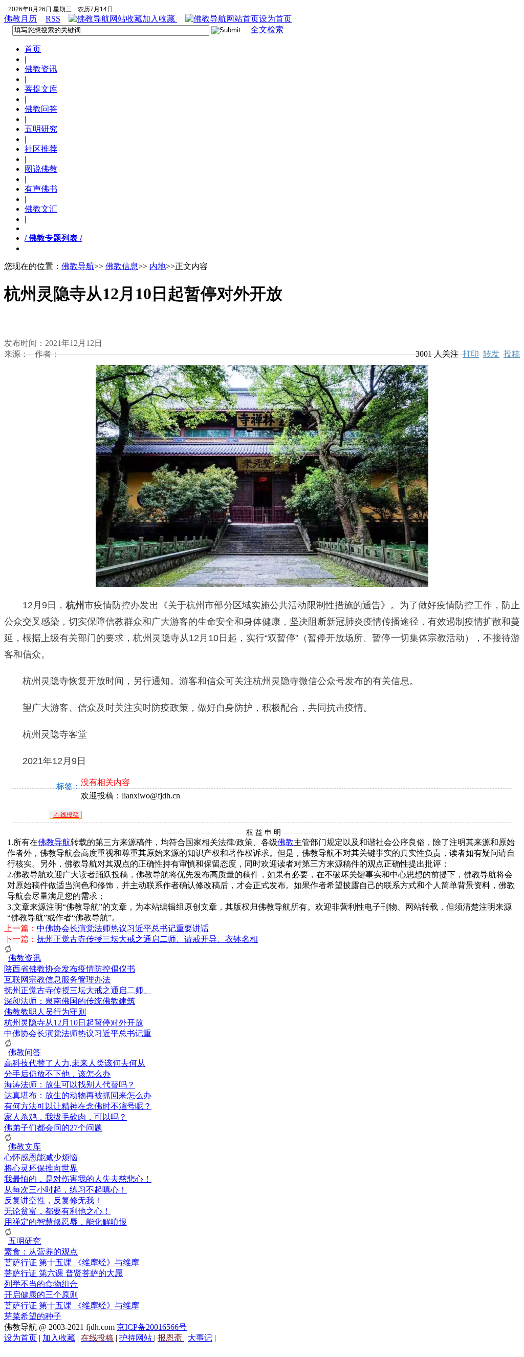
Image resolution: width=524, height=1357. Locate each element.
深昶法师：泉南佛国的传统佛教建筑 (69, 1001)
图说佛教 (41, 169)
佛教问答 (41, 109)
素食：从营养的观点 (41, 1251)
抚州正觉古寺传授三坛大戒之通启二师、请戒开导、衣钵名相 (147, 939)
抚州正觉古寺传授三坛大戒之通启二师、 (77, 990)
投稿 (512, 353)
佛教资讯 (41, 69)
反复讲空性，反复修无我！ (53, 1200)
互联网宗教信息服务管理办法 (57, 979)
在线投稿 (66, 814)
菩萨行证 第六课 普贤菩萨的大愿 (63, 1273)
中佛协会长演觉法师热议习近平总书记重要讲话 (123, 928)
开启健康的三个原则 (41, 1294)
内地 (157, 266)
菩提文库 (41, 89)
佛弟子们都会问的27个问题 (53, 1127)
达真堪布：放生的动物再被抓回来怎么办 (77, 1095)
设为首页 (275, 18)
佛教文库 (24, 1146)
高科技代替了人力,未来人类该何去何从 (74, 1063)
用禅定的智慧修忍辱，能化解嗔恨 (65, 1222)
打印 (471, 353)
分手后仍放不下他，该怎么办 (57, 1074)
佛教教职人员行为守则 (45, 1012)
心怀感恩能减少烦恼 (41, 1157)
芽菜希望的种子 (32, 1316)
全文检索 (267, 29)
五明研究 (41, 129)
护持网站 (136, 1337)
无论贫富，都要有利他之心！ (57, 1211)
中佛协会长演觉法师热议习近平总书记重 (77, 1033)
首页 (33, 49)
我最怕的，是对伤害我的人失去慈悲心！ (77, 1179)
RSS (53, 18)
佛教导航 (77, 266)
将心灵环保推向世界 (41, 1168)
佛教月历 (20, 18)
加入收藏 (159, 18)
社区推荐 (41, 149)
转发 (491, 353)
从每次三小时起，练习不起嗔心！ (65, 1189)
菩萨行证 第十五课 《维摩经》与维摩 (71, 1262)
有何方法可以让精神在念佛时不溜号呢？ (77, 1106)
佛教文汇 (41, 208)
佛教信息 (121, 266)
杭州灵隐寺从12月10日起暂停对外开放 (73, 1022)
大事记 (200, 1337)
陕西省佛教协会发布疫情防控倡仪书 (69, 968)
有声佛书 (41, 188)
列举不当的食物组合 (41, 1284)
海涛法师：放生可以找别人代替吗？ (69, 1084)
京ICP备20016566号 (152, 1327)
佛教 (285, 842)
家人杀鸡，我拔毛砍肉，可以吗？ (65, 1117)
